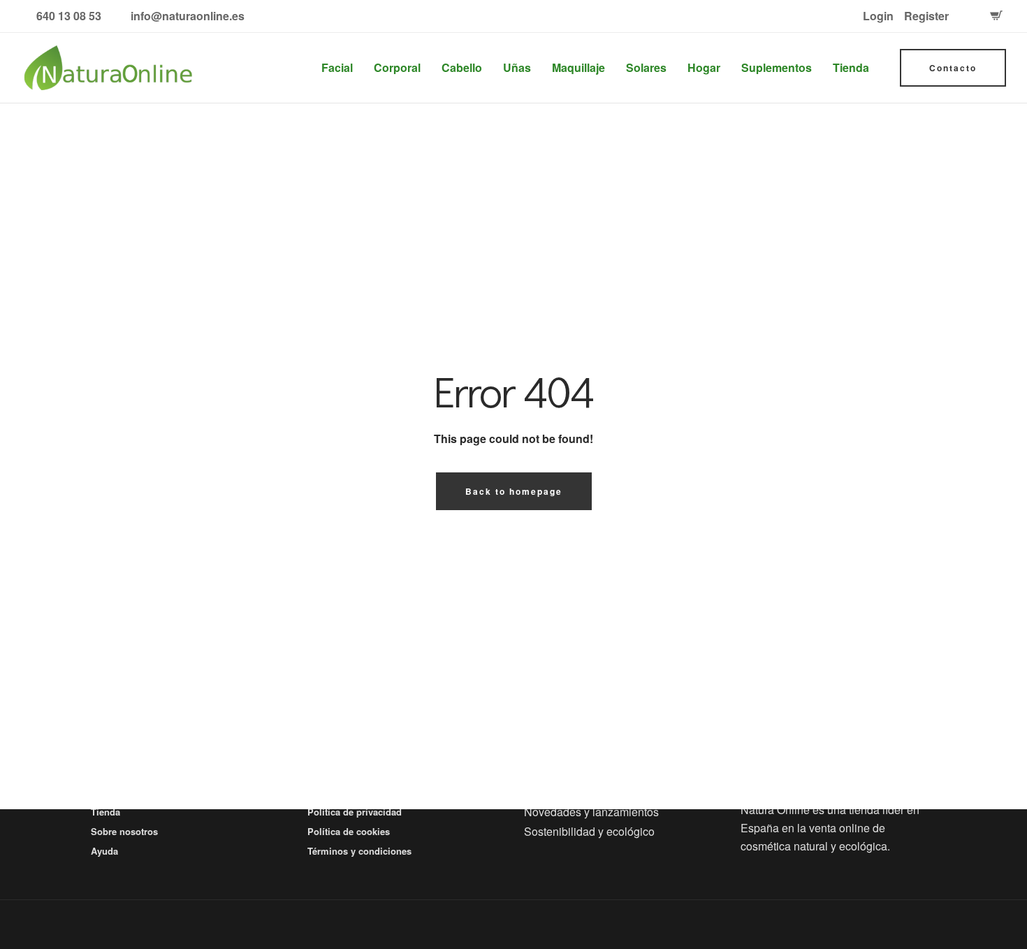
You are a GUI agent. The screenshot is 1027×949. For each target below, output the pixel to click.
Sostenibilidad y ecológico (589, 831)
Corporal (397, 67)
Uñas (517, 67)
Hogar (703, 67)
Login (878, 16)
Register (926, 16)
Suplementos (776, 67)
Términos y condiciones (359, 850)
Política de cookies (348, 831)
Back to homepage (513, 491)
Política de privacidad (354, 811)
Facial (337, 67)
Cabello (462, 67)
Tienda (851, 67)
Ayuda (104, 850)
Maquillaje (578, 67)
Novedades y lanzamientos (591, 812)
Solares (646, 67)
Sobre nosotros (124, 831)
